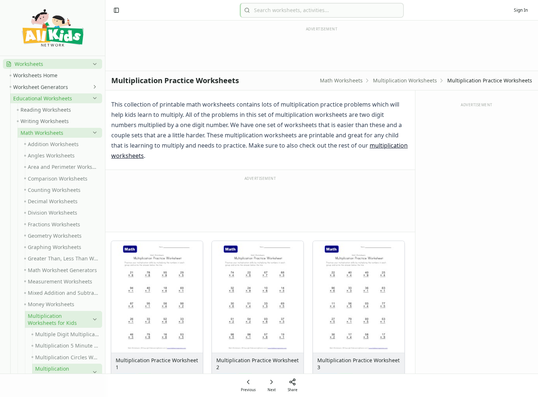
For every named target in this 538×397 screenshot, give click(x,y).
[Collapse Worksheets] (93, 64)
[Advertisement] (260, 203)
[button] (52, 64)
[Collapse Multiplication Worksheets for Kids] (93, 319)
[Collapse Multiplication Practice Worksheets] (93, 372)
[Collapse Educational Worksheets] (93, 98)
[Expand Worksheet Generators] (93, 87)
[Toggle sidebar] (116, 10)
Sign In (521, 10)
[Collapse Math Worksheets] (93, 133)
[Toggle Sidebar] (105, 198)
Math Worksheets (341, 80)
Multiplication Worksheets (405, 80)
